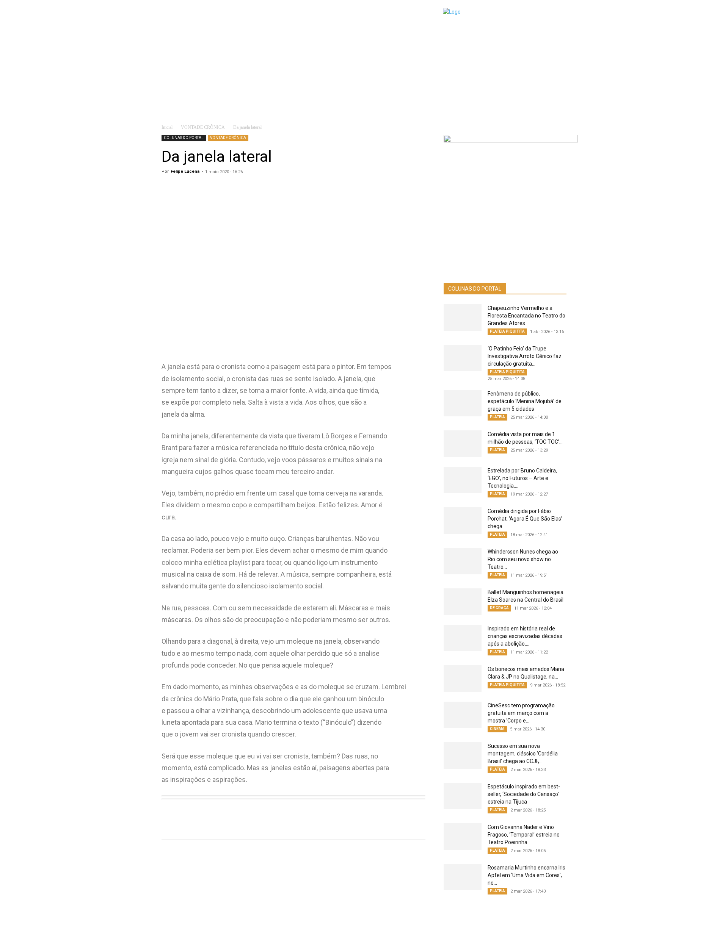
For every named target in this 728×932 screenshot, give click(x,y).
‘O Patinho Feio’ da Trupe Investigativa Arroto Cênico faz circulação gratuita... (525, 356)
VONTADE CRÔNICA (203, 127)
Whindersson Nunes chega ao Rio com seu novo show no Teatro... (523, 559)
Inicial (167, 127)
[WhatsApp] (232, 823)
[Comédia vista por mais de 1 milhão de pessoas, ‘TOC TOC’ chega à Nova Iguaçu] (463, 443)
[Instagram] (452, 921)
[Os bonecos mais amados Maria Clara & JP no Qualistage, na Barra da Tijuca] (463, 678)
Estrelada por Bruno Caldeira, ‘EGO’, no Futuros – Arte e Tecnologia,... (522, 478)
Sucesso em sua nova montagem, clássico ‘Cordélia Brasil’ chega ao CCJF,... (523, 753)
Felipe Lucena (185, 171)
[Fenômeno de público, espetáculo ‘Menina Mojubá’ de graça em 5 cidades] (463, 403)
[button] (556, 106)
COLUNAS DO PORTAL (184, 138)
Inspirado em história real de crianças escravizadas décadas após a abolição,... (525, 636)
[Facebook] (250, 823)
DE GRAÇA (499, 608)
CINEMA (497, 729)
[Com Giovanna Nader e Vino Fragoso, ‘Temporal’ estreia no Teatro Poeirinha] (463, 836)
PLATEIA (497, 417)
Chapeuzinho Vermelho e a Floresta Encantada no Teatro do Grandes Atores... (526, 315)
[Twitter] (267, 823)
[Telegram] (285, 823)
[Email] (302, 823)
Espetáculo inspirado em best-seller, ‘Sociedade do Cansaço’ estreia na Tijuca (524, 794)
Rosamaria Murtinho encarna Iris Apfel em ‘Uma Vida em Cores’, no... (526, 875)
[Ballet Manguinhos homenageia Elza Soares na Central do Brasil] (463, 601)
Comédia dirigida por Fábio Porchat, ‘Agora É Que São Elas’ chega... (525, 518)
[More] (320, 823)
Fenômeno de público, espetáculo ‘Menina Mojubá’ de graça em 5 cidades (525, 401)
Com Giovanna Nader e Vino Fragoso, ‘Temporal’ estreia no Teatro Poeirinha (524, 834)
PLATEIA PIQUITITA (507, 331)
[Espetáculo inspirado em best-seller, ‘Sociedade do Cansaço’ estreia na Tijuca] (463, 796)
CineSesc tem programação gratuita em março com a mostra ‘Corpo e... (521, 713)
